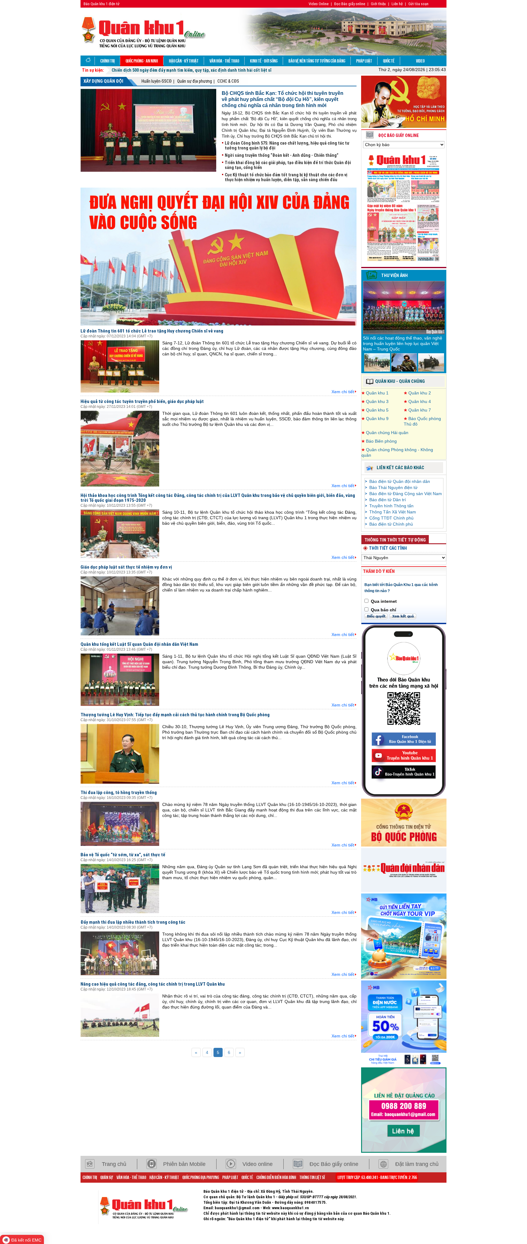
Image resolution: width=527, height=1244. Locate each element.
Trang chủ (114, 1164)
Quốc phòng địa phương (200, 1177)
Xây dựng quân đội (103, 81)
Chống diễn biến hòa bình (276, 1177)
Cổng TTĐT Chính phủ (391, 518)
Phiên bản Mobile (184, 1164)
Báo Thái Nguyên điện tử (393, 487)
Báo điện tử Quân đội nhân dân (399, 481)
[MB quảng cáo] (403, 935)
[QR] (403, 710)
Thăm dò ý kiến (379, 571)
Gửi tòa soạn (418, 4)
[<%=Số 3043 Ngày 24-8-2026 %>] (404, 207)
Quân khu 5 (377, 410)
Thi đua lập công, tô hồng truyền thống (119, 792)
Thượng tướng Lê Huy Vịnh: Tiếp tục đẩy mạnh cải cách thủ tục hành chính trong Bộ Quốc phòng (175, 714)
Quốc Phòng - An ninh (142, 60)
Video (420, 60)
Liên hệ (397, 4)
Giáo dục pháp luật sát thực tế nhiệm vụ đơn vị (126, 567)
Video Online (318, 4)
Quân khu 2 (419, 392)
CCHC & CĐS (228, 81)
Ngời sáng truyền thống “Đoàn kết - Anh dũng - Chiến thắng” (282, 155)
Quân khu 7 (419, 410)
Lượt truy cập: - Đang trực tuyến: (377, 1177)
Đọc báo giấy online (398, 135)
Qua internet (384, 601)
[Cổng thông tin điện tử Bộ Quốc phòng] (403, 822)
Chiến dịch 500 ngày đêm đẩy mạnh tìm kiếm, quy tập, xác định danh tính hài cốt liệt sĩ (191, 70)
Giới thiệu (378, 4)
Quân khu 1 (377, 392)
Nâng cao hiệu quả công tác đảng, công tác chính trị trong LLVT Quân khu (153, 984)
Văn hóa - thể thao (224, 60)
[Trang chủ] (87, 61)
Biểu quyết (376, 616)
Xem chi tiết (343, 391)
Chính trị (107, 60)
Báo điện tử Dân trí (387, 499)
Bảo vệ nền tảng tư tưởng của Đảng (317, 60)
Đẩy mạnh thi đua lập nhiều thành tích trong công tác (133, 922)
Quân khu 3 (377, 401)
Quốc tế (389, 60)
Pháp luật (364, 60)
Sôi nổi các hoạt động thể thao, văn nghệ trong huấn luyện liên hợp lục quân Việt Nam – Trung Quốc (402, 343)
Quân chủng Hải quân (387, 432)
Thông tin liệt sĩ (312, 1177)
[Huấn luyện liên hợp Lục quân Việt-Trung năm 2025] (377, 362)
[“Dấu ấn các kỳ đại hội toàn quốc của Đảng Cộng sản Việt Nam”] (219, 256)
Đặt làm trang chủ (417, 1164)
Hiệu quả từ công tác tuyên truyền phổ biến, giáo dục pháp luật (142, 401)
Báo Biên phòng (381, 441)
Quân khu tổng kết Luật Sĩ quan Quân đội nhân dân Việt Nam (139, 644)
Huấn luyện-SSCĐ (157, 81)
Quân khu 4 (419, 401)
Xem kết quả (402, 616)
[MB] (403, 1022)
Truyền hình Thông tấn (391, 505)
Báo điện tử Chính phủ (391, 524)
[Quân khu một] (150, 1207)
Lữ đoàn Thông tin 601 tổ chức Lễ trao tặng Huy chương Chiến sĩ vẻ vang (152, 331)
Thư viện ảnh (394, 275)
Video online (257, 1164)
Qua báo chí (383, 609)
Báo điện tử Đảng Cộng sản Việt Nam (405, 493)
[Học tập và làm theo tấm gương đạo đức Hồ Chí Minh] (403, 101)
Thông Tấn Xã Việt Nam (392, 511)
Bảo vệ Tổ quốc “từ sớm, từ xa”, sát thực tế (123, 854)
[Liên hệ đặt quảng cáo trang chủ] (403, 1109)
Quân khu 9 (377, 418)
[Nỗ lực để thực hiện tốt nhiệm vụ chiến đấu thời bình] (431, 362)
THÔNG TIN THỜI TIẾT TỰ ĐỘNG (395, 540)
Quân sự (106, 1177)
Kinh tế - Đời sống (264, 60)
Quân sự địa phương (194, 81)
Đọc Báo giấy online (349, 4)
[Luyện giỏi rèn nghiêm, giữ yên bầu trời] (404, 362)
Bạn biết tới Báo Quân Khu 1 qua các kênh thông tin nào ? (401, 588)
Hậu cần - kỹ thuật (184, 60)
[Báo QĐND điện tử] (403, 869)
